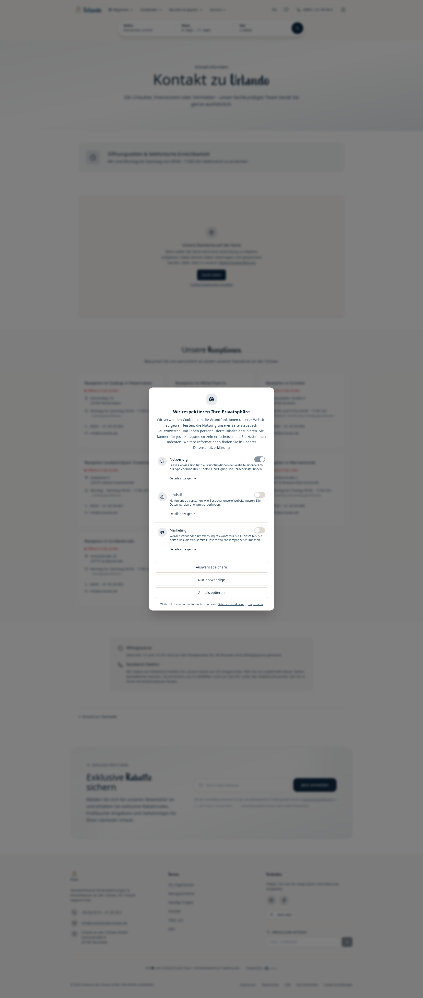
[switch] (259, 459)
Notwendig (179, 459)
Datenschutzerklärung (211, 447)
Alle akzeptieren (211, 592)
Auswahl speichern (211, 567)
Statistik (176, 494)
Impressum (255, 604)
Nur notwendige (211, 580)
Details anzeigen (181, 478)
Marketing (178, 530)
